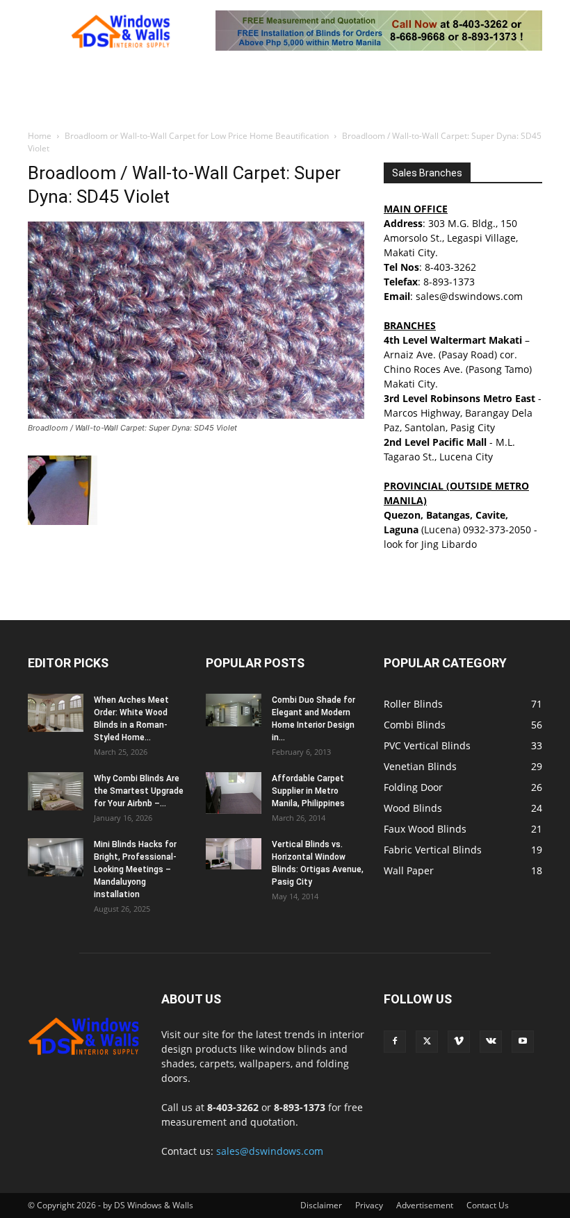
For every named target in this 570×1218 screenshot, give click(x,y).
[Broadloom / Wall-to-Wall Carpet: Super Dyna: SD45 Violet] (196, 415)
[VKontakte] (491, 1042)
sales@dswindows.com (269, 1151)
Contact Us (487, 1205)
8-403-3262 (450, 267)
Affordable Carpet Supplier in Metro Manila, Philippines (308, 791)
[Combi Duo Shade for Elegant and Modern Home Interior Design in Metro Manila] (233, 710)
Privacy (369, 1205)
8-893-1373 (449, 281)
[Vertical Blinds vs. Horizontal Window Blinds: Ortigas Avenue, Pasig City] (233, 853)
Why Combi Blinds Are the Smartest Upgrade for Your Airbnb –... (139, 791)
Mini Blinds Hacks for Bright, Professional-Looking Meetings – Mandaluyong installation (135, 869)
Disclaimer (321, 1205)
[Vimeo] (459, 1042)
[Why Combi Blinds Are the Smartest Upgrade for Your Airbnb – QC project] (55, 791)
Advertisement (424, 1205)
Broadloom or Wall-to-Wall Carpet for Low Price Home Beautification (197, 136)
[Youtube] (523, 1042)
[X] (427, 1042)
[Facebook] (395, 1042)
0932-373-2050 (497, 529)
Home (39, 136)
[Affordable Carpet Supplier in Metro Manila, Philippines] (233, 793)
